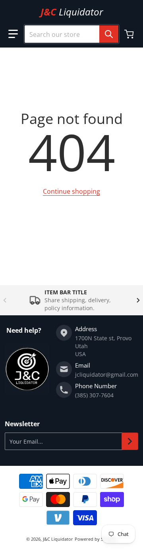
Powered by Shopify (96, 539)
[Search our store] (108, 34)
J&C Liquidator (58, 539)
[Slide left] (5, 300)
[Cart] (130, 34)
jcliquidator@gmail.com (106, 374)
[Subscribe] (130, 441)
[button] (13, 34)
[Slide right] (138, 300)
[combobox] (71, 34)
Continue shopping (71, 191)
